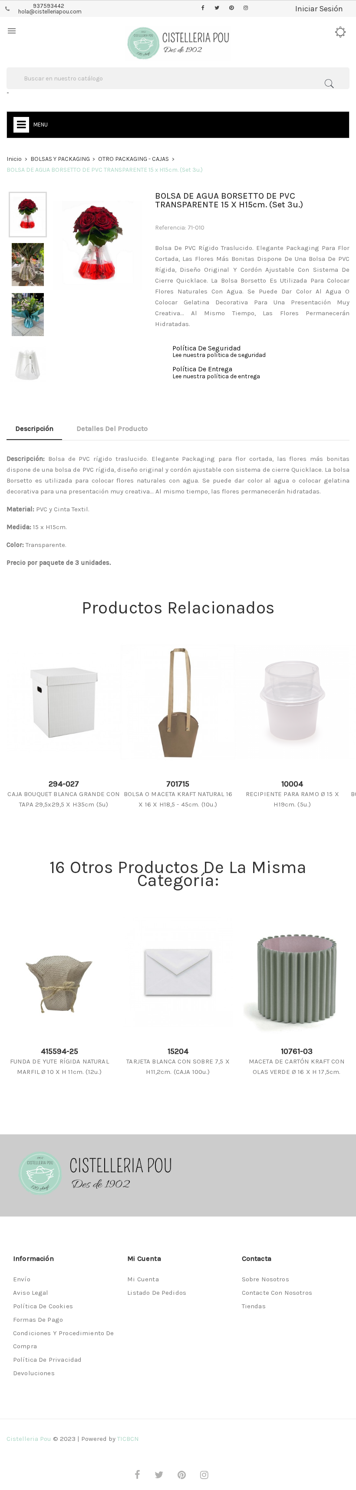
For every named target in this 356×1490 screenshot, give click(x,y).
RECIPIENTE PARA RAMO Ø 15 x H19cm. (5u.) (292, 799)
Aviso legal (31, 1293)
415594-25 (59, 1051)
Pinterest (231, 8)
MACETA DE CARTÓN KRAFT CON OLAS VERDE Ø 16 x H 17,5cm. (297, 1066)
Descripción (34, 428)
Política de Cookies (43, 1306)
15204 (178, 1051)
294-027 (64, 784)
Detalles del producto (112, 428)
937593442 (48, 6)
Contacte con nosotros (277, 1293)
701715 (177, 784)
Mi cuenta (142, 1279)
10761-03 (297, 1051)
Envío (21, 1279)
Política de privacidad (47, 1359)
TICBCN (128, 1439)
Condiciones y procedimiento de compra (63, 1339)
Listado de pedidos (156, 1293)
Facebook (202, 8)
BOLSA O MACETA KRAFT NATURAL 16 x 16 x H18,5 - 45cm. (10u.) (178, 799)
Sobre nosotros (265, 1279)
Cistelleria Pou (29, 1439)
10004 (292, 784)
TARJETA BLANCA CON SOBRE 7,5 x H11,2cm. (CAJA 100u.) (178, 1066)
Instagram (246, 8)
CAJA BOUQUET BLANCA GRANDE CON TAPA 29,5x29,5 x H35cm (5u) (63, 799)
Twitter (216, 8)
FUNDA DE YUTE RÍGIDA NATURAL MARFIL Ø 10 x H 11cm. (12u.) (59, 1066)
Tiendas (254, 1306)
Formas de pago (38, 1319)
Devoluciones (34, 1373)
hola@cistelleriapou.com (50, 11)
